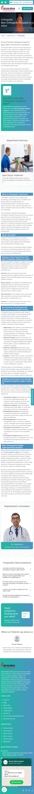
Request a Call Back (25, 614)
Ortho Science (7, 731)
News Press (7, 705)
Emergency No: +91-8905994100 (22, 2)
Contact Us (6, 713)
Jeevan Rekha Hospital (25, 247)
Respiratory (7, 741)
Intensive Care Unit (9, 719)
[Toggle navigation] (19, 8)
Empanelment (7, 711)
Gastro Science (8, 733)
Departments (11, 36)
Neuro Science (7, 736)
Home (3, 36)
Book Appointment (32, 397)
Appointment (27, 8)
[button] (30, 760)
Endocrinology (7, 739)
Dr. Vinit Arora (17, 544)
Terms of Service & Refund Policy (13, 716)
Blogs (5, 702)
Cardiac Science (8, 728)
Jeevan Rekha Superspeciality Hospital (15, 106)
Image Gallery (7, 708)
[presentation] (1, 550)
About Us (6, 700)
